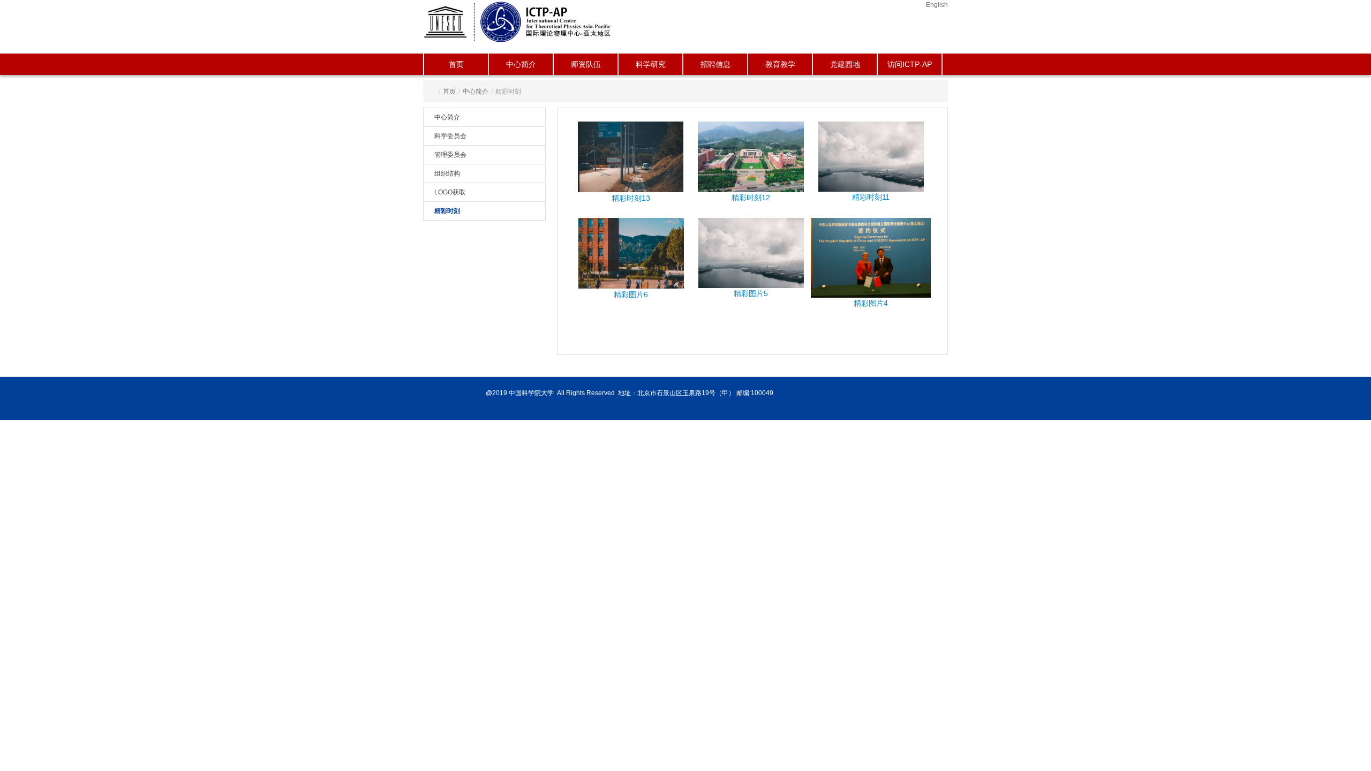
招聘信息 (715, 64)
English (937, 5)
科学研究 (651, 64)
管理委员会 (450, 154)
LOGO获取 (449, 192)
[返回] (518, 21)
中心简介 (521, 64)
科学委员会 (450, 136)
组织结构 (447, 173)
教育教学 (780, 64)
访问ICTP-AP (909, 64)
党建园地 (845, 64)
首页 (456, 64)
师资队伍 (586, 64)
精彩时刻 (447, 211)
